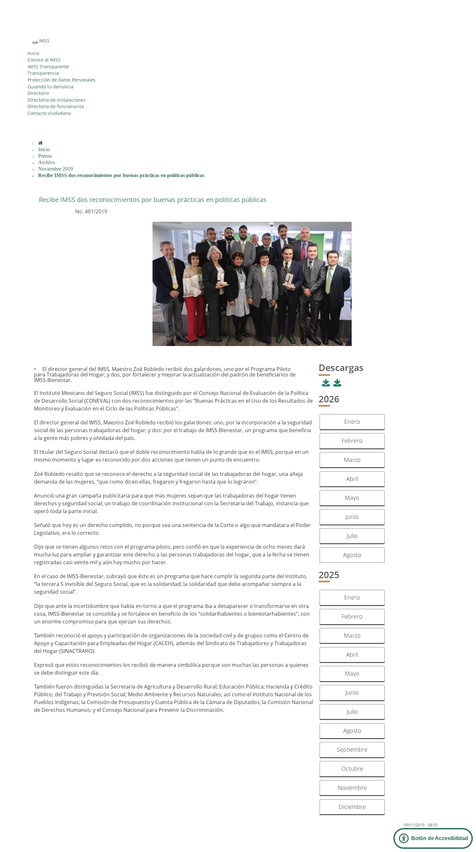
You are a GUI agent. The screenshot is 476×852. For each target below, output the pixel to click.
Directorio (38, 93)
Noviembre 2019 (55, 169)
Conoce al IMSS (44, 60)
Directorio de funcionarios (56, 106)
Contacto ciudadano (49, 113)
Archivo (46, 162)
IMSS (44, 41)
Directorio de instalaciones (56, 100)
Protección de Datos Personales (62, 80)
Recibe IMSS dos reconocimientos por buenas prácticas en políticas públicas (121, 175)
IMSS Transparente (48, 66)
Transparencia (43, 73)
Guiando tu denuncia (51, 87)
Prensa (45, 156)
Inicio (33, 53)
